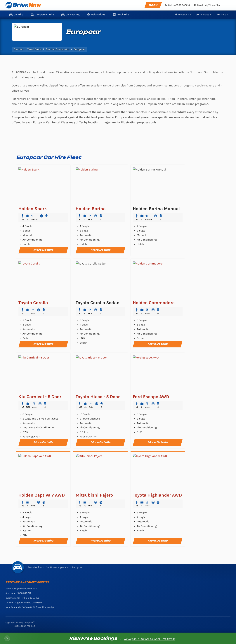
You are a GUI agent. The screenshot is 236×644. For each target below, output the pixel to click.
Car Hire (18, 14)
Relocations (98, 14)
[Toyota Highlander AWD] (158, 472)
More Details (43, 249)
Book (153, 5)
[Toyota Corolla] (43, 279)
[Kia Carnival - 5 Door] (43, 373)
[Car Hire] (18, 567)
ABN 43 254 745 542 (25, 626)
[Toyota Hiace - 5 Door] (100, 373)
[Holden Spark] (43, 185)
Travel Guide (34, 49)
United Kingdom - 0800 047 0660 (24, 602)
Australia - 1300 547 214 (18, 593)
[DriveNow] (23, 5)
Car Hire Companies (58, 49)
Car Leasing (72, 14)
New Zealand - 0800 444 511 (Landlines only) (30, 607)
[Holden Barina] (100, 185)
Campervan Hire (44, 14)
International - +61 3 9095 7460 (22, 597)
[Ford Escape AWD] (158, 373)
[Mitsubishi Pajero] (100, 472)
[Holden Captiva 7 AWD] (43, 472)
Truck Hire (123, 14)
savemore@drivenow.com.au (21, 588)
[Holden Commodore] (158, 279)
